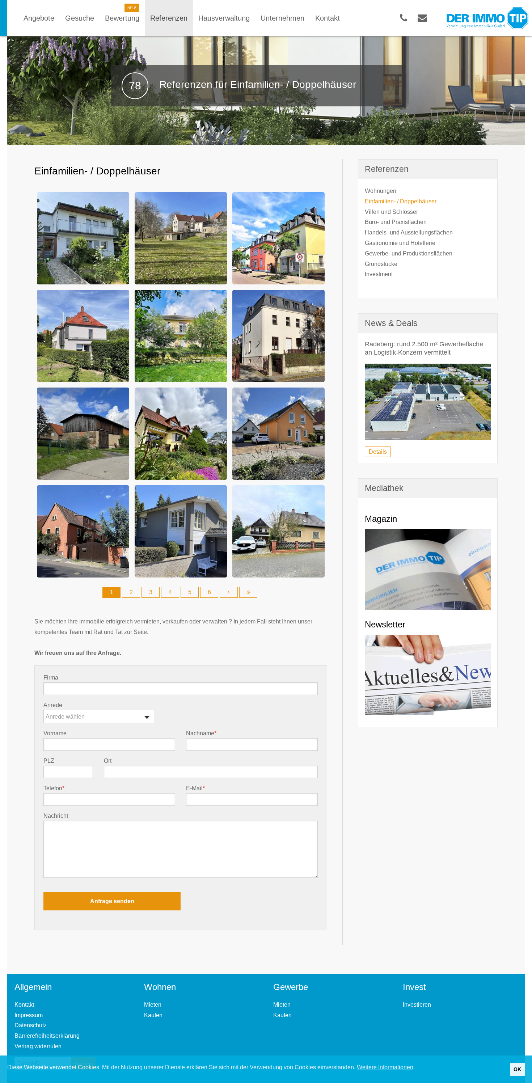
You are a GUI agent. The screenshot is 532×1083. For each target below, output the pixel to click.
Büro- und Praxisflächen (396, 222)
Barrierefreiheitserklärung (47, 1036)
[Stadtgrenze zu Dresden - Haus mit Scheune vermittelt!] (83, 433)
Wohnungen (380, 191)
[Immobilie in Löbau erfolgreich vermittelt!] (278, 531)
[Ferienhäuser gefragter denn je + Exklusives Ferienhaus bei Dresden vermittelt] (181, 531)
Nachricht (55, 816)
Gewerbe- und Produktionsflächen (408, 253)
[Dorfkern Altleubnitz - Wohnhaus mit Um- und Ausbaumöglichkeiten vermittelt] (83, 531)
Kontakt (24, 1005)
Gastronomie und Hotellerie (400, 243)
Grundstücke (381, 264)
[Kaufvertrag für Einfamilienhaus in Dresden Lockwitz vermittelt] (278, 433)
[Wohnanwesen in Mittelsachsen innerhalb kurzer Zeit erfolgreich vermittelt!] (181, 237)
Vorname (55, 733)
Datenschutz (30, 1025)
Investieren (417, 1005)
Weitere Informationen (385, 1067)
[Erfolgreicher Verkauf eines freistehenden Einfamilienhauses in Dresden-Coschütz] (83, 237)
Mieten (152, 1005)
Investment (379, 274)
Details (378, 452)
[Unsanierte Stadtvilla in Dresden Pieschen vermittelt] (278, 237)
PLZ (48, 761)
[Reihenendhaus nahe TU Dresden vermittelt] (83, 335)
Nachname (201, 733)
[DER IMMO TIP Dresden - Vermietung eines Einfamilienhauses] (181, 335)
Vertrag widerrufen (38, 1046)
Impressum (28, 1015)
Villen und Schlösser (391, 212)
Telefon (53, 788)
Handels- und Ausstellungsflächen (409, 232)
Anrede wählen (65, 717)
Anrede (52, 705)
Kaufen (153, 1015)
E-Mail (195, 788)
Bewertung (122, 18)
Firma (50, 678)
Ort (107, 761)
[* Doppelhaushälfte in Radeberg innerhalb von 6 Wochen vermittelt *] (181, 433)
